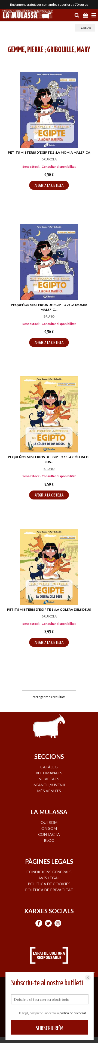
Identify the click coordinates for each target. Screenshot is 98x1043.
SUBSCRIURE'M (49, 1028)
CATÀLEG (49, 767)
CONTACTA (49, 834)
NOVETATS (49, 779)
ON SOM (49, 828)
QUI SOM (49, 822)
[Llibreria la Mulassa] (27, 14)
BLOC (49, 840)
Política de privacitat (49, 889)
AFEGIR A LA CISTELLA (49, 186)
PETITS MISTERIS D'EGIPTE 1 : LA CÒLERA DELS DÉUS (49, 609)
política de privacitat (73, 1013)
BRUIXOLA (49, 159)
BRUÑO (49, 316)
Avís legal (49, 878)
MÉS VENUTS (49, 791)
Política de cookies (49, 883)
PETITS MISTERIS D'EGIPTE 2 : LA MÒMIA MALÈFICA (49, 152)
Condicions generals (49, 872)
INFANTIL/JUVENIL (49, 785)
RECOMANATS (49, 773)
